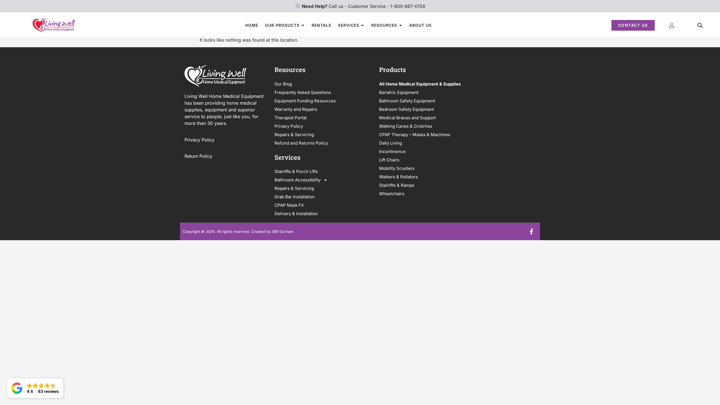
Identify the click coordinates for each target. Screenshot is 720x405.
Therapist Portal (290, 117)
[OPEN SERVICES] (362, 25)
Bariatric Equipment (398, 92)
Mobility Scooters (397, 168)
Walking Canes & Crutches (405, 126)
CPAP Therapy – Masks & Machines (414, 134)
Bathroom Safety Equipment (407, 101)
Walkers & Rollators (398, 176)
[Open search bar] (700, 25)
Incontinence (392, 151)
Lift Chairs (389, 160)
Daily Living (390, 143)
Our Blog (283, 84)
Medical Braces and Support (407, 117)
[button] (35, 388)
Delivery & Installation (296, 213)
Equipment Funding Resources (305, 101)
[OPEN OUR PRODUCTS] (303, 25)
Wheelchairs (391, 193)
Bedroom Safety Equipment (406, 109)
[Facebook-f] (531, 231)
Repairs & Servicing (294, 134)
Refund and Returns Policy (301, 143)
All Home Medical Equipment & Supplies (420, 84)
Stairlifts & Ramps (396, 185)
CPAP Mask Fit (289, 205)
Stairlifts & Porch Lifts (296, 171)
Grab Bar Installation (294, 196)
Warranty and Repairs (295, 109)
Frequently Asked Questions (302, 92)
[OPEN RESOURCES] (400, 25)
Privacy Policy (200, 140)
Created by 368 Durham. (272, 231)
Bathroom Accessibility (297, 180)
